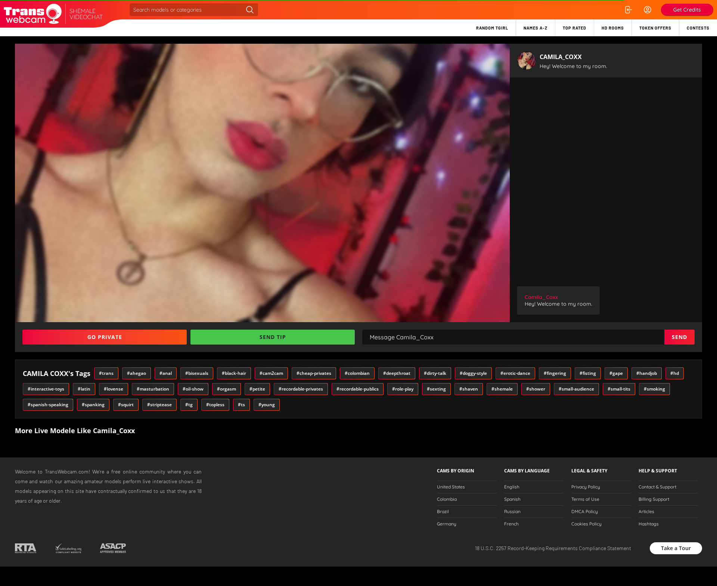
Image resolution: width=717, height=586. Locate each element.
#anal (165, 373)
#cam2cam (271, 373)
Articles (646, 511)
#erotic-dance (515, 373)
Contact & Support (657, 487)
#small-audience (576, 389)
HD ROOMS (613, 27)
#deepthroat (396, 373)
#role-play (402, 389)
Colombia (447, 499)
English (511, 487)
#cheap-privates (314, 373)
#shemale (502, 389)
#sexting (436, 389)
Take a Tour (676, 548)
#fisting (588, 373)
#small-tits (619, 389)
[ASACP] (113, 548)
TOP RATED (574, 27)
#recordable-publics (357, 389)
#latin (84, 389)
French (511, 524)
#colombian (357, 373)
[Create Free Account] (647, 9)
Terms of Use (585, 499)
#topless (215, 404)
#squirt (126, 404)
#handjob (646, 373)
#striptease (159, 404)
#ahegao (136, 373)
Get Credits (687, 9)
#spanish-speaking (48, 404)
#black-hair (234, 373)
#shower (535, 389)
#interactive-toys (46, 389)
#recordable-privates (301, 389)
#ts (241, 404)
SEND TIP (273, 336)
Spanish (512, 499)
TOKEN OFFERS (655, 27)
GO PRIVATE (104, 336)
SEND (679, 336)
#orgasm (226, 389)
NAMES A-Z (535, 27)
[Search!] (250, 9)
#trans (106, 373)
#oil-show (193, 389)
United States (451, 487)
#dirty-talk (435, 373)
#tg (189, 404)
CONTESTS (698, 27)
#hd (674, 373)
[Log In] (628, 9)
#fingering (555, 373)
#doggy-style (473, 373)
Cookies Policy (586, 524)
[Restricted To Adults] (25, 548)
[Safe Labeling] (68, 548)
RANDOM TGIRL (492, 27)
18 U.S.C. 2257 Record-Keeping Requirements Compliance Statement (553, 548)
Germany (446, 524)
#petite (257, 389)
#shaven (468, 389)
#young (266, 404)
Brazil (443, 511)
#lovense (113, 389)
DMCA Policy (584, 511)
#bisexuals (196, 373)
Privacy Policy (585, 487)
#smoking (654, 389)
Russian (512, 511)
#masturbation (153, 389)
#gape (616, 373)
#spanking (93, 404)
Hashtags (649, 524)
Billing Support (654, 499)
